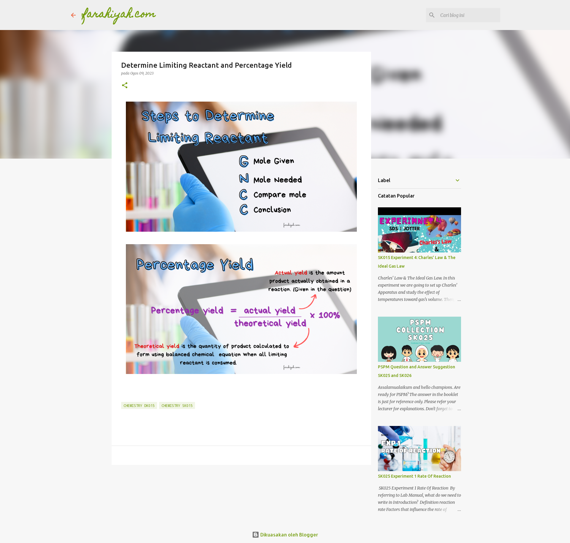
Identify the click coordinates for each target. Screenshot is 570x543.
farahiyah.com (119, 15)
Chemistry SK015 (177, 405)
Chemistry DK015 (139, 405)
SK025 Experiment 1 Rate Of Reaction (414, 476)
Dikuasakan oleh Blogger (288, 534)
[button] (124, 86)
